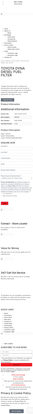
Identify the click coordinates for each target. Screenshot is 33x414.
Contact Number (6, 158)
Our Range (7, 35)
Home (6, 29)
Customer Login (13, 53)
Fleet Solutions (12, 41)
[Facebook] (3, 9)
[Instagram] (17, 9)
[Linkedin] (8, 9)
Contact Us (8, 57)
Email (3, 164)
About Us (7, 31)
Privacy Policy (12, 186)
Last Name (4, 152)
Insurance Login (13, 55)
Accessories (11, 39)
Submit (5, 203)
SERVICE (8, 61)
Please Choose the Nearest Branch (11, 176)
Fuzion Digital (10, 371)
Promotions (8, 43)
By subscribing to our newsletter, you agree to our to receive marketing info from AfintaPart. (16, 360)
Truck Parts (11, 37)
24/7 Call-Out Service (13, 272)
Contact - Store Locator (14, 223)
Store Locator (8, 45)
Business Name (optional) (8, 170)
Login (6, 51)
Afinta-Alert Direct (13, 49)
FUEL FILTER (15, 61)
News (9, 33)
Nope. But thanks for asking (10, 195)
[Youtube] (12, 9)
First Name (4, 146)
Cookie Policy (5, 405)
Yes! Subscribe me (7, 193)
